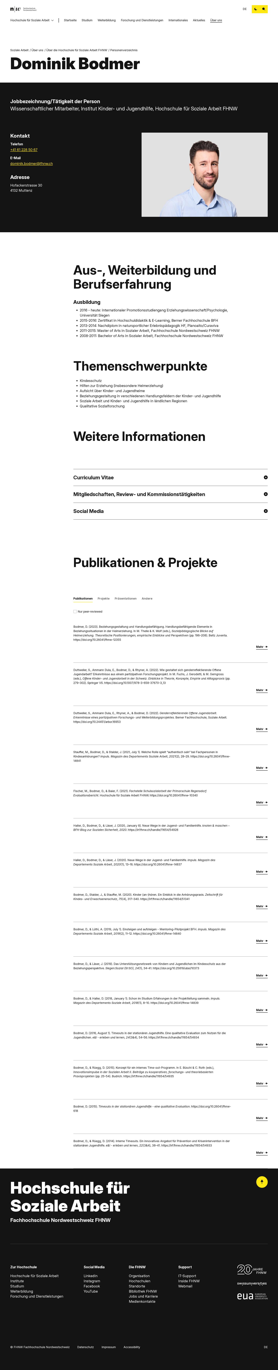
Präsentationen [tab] (126, 598)
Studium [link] (17, 1286)
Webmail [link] (185, 1286)
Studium (87, 20)
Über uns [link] (37, 50)
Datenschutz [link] (85, 1347)
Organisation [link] (139, 1276)
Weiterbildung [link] (21, 1291)
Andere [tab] (147, 598)
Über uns (216, 20)
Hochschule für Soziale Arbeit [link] (34, 1276)
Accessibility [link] (132, 1347)
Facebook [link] (92, 1286)
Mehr (260, 646)
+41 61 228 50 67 (23, 150)
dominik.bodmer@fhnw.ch (31, 163)
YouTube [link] (91, 1291)
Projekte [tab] (104, 598)
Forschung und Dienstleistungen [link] (36, 1296)
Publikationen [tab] (83, 598)
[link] (23, 9)
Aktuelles (199, 20)
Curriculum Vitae (93, 477)
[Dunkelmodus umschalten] (256, 9)
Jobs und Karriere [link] (143, 1296)
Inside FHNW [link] (189, 1281)
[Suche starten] (264, 9)
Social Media (88, 511)
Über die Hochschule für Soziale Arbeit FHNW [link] (76, 50)
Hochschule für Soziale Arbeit (29, 20)
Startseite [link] (70, 20)
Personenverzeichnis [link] (124, 50)
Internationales (178, 20)
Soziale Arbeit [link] (19, 50)
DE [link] (245, 9)
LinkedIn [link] (90, 1276)
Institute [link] (17, 1281)
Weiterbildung (107, 20)
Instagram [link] (92, 1281)
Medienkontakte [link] (142, 1301)
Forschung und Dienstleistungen (142, 20)
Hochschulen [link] (139, 1281)
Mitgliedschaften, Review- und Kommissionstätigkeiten (139, 494)
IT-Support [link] (187, 1276)
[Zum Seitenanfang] (262, 1182)
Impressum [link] (109, 1347)
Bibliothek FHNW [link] (143, 1291)
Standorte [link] (137, 1286)
